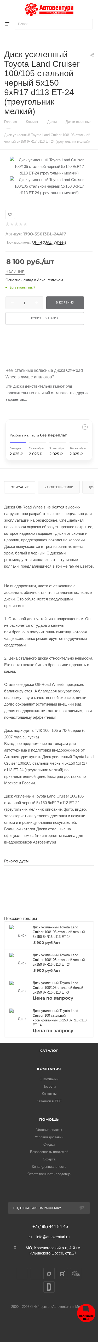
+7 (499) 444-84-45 (50, 1227)
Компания (49, 1069)
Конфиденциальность (49, 1167)
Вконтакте (22, 1273)
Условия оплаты (49, 1130)
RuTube (62, 1273)
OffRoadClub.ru (75, 1273)
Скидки (49, 1144)
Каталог (49, 1050)
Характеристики (58, 487)
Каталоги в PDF (49, 1101)
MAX (49, 1273)
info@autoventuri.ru (53, 1237)
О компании (49, 1079)
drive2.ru (49, 1287)
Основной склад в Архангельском (34, 280)
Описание (20, 487)
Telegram (35, 1273)
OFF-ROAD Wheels (49, 242)
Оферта (49, 1159)
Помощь (49, 1119)
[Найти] (86, 24)
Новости (49, 1086)
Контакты (49, 1094)
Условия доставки (49, 1137)
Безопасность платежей (49, 1152)
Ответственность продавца (49, 1174)
